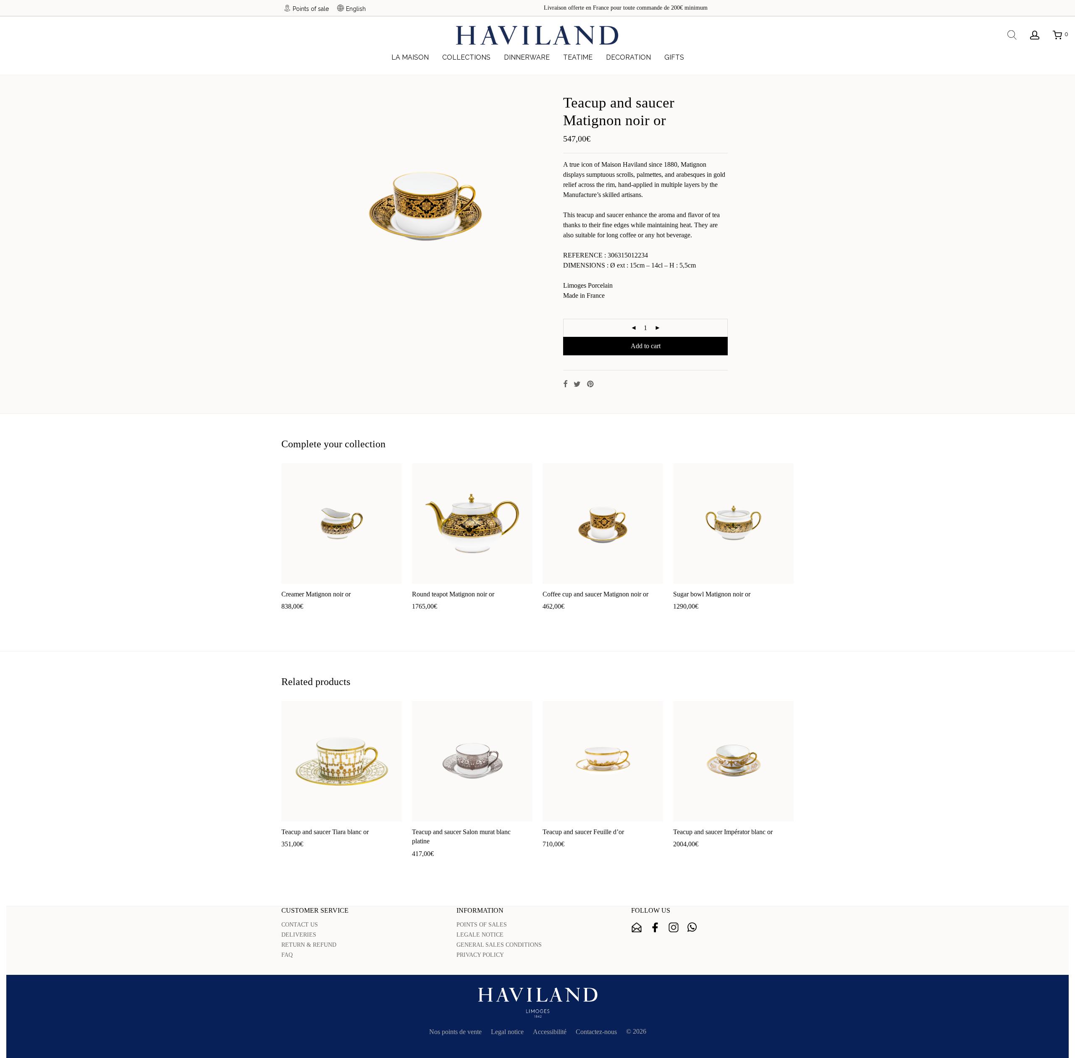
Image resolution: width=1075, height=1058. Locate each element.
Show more (326, 619)
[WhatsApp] (692, 927)
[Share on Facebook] (565, 384)
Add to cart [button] (292, 619)
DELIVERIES (298, 935)
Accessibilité (549, 1031)
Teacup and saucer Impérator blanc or (723, 831)
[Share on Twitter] (577, 384)
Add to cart (646, 345)
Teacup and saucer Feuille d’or (583, 831)
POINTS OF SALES (481, 924)
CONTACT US (299, 924)
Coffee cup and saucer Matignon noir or (595, 594)
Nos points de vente (455, 1031)
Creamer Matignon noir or (316, 594)
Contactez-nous (596, 1031)
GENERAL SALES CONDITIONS (499, 945)
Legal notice (507, 1031)
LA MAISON (410, 57)
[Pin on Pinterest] (591, 384)
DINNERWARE (527, 57)
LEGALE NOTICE (479, 935)
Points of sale (311, 8)
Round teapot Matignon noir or (453, 594)
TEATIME (578, 57)
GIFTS (674, 57)
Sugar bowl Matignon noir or (711, 594)
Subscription (636, 927)
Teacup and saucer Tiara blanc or (325, 831)
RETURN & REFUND (308, 945)
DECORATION (628, 57)
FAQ (287, 955)
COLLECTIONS (466, 57)
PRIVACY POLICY (480, 955)
